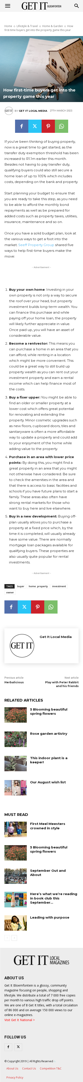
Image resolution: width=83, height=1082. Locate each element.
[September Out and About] (15, 876)
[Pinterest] (48, 126)
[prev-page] (7, 938)
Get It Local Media (33, 110)
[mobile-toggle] (7, 6)
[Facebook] (21, 126)
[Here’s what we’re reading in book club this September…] (15, 899)
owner (10, 592)
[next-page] (14, 938)
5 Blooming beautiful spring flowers (48, 711)
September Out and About (48, 872)
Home (8, 26)
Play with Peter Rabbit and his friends (62, 684)
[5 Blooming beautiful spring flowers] (15, 715)
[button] (77, 6)
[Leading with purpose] (15, 923)
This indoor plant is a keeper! (49, 760)
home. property (38, 586)
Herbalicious (14, 682)
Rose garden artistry (48, 733)
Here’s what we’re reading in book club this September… (53, 898)
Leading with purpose (49, 917)
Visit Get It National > (19, 1020)
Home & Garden (52, 26)
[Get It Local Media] (9, 110)
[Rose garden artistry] (15, 739)
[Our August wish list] (15, 787)
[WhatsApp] (61, 126)
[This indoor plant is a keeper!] (15, 763)
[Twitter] (35, 126)
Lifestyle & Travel (27, 26)
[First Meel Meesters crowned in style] (15, 829)
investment (59, 586)
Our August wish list (48, 782)
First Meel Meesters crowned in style (47, 826)
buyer (20, 586)
